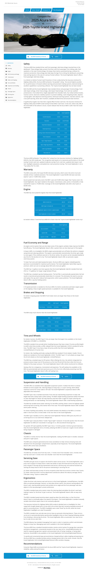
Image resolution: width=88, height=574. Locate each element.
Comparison (10, 63)
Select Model (36, 10)
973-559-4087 (81, 4)
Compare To (46, 10)
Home (27, 10)
